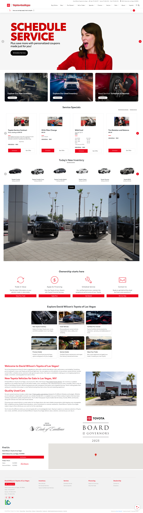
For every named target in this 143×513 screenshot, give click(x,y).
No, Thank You (80, 112)
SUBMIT (71, 107)
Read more (82, 110)
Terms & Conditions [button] (62, 112)
